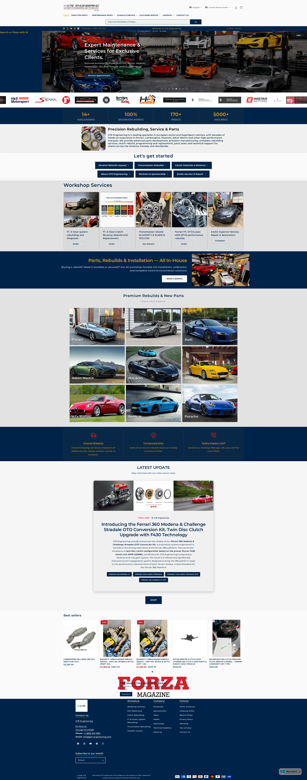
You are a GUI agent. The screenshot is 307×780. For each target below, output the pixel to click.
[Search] (195, 21)
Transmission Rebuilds (151, 165)
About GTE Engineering (114, 174)
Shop (153, 600)
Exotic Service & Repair (190, 174)
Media (156, 719)
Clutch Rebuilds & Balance (190, 165)
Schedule (220, 241)
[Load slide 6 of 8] (180, 89)
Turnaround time (153, 443)
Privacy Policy (186, 719)
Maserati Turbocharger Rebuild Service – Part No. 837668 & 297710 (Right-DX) (80, 661)
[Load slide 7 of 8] (183, 89)
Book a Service (174, 279)
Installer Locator (234, 28)
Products (176, 119)
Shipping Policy (187, 711)
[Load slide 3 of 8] (169, 89)
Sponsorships (160, 711)
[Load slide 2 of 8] (165, 89)
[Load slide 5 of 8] (176, 89)
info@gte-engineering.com (97, 737)
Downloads (159, 724)
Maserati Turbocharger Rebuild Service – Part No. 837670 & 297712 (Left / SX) (116, 661)
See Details (148, 244)
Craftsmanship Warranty (131, 119)
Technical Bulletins (162, 728)
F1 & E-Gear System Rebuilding (136, 720)
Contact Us (185, 732)
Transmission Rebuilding (139, 727)
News (156, 715)
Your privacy (185, 728)
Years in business (86, 119)
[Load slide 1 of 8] (162, 89)
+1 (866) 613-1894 (92, 733)
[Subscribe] (102, 760)
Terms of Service (187, 707)
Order (76, 244)
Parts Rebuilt (221, 119)
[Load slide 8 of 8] (187, 89)
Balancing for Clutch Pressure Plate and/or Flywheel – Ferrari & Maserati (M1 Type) (189, 661)
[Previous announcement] (113, 28)
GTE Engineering (84, 721)
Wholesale (158, 707)
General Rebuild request (113, 165)
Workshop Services (136, 707)
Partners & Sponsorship (152, 174)
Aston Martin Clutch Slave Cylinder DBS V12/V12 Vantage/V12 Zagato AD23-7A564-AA (153, 661)
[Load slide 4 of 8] (172, 89)
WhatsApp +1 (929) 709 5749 (93, 28)
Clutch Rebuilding (135, 715)
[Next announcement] (220, 28)
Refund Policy (186, 715)
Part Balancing (134, 711)
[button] (80, 15)
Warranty (184, 724)
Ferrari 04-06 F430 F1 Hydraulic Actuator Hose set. (224, 660)
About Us (158, 732)
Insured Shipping (93, 443)
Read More (126, 694)
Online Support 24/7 (213, 443)
